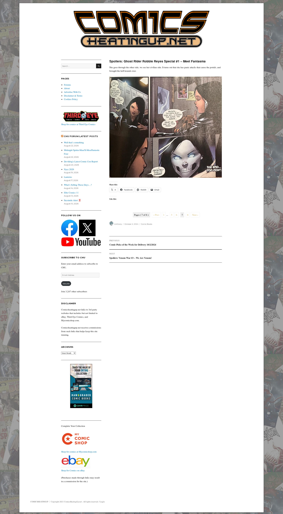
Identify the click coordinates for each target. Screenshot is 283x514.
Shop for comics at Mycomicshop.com (79, 451)
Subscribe (66, 283)
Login (102, 501)
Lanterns (68, 176)
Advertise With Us (72, 91)
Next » (195, 214)
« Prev (156, 214)
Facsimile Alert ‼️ (72, 200)
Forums (67, 84)
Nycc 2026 (69, 169)
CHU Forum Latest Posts (81, 136)
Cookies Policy (71, 99)
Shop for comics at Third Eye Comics (78, 124)
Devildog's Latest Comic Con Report (81, 161)
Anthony (118, 224)
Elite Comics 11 (71, 192)
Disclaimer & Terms (73, 95)
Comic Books (146, 224)
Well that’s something (74, 142)
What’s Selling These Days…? (78, 184)
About (67, 88)
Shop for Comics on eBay (73, 470)
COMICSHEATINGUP (39, 501)
